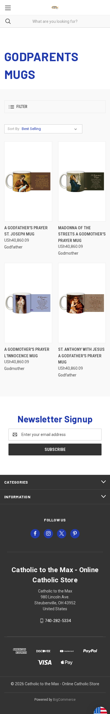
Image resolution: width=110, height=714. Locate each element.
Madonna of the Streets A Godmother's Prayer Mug (82, 234)
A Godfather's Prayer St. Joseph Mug (26, 231)
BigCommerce (64, 700)
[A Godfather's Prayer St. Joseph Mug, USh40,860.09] (28, 181)
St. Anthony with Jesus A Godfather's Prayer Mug (81, 356)
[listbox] (50, 129)
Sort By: (14, 129)
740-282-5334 (58, 620)
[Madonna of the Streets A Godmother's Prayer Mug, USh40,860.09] (82, 181)
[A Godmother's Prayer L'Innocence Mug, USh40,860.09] (28, 303)
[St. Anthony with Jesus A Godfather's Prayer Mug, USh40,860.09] (82, 303)
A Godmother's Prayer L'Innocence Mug (26, 352)
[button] (55, 106)
